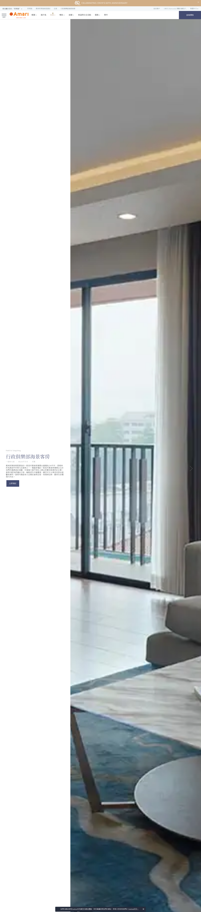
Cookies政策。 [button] (133, 909)
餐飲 (61, 15)
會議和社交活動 (84, 15)
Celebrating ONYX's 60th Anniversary (104, 3)
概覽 (33, 15)
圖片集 (43, 15)
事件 (106, 15)
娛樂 (70, 15)
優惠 (97, 15)
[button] (12, 9)
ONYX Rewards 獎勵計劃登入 (175, 8)
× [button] (143, 909)
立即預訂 (13, 483)
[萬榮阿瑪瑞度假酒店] (18, 15)
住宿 (52, 15)
